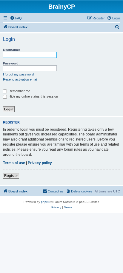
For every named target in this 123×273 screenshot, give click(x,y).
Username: (11, 50)
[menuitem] (16, 18)
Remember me (19, 91)
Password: (11, 63)
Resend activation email (20, 79)
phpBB (45, 201)
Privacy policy (40, 163)
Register (11, 176)
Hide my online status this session (33, 96)
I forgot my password (18, 74)
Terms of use (14, 163)
